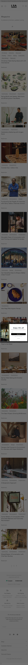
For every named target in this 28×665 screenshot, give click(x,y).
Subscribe (18, 334)
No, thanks (18, 338)
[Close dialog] (26, 324)
